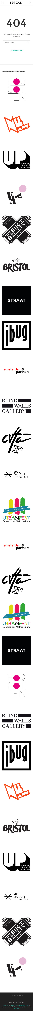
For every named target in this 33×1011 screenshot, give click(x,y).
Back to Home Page (16, 50)
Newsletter (21, 1002)
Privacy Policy (6, 1005)
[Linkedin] (17, 995)
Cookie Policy (14, 1005)
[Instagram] (12, 995)
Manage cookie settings (24, 1005)
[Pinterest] (14, 995)
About (10, 1002)
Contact (15, 1002)
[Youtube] (20, 995)
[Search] (30, 2)
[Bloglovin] (23, 995)
